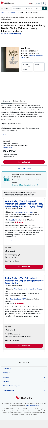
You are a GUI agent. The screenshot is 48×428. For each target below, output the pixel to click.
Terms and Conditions (32, 405)
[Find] (44, 8)
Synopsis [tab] (6, 101)
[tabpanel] (23, 119)
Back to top (24, 362)
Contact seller (9, 241)
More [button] (4, 134)
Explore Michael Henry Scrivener (23, 185)
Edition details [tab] (19, 101)
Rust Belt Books (15, 220)
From (26, 67)
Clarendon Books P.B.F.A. (17, 299)
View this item (7, 147)
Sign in (38, 3)
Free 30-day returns (24, 168)
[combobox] (27, 8)
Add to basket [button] (24, 162)
